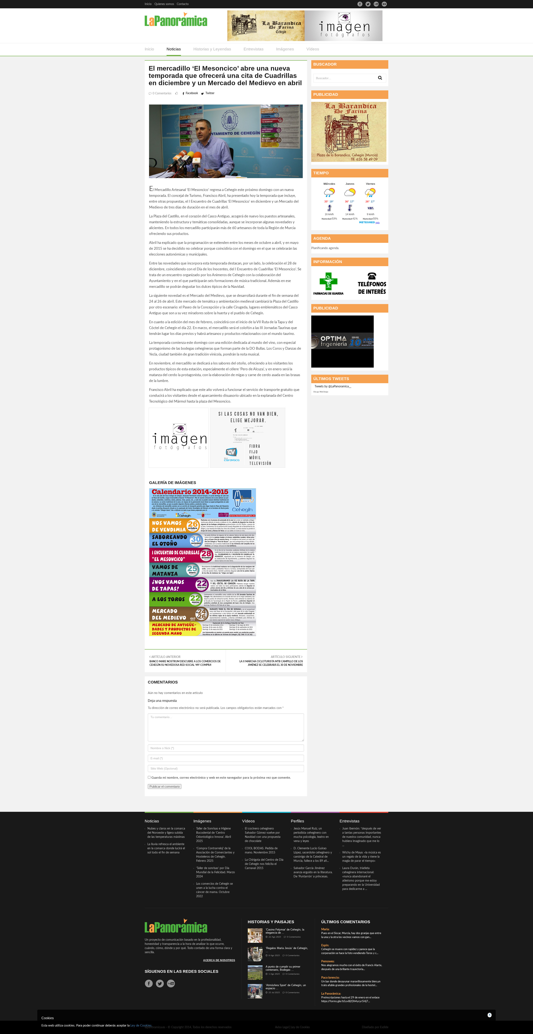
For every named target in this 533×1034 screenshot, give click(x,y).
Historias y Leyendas (212, 49)
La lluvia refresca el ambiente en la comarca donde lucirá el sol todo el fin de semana (166, 848)
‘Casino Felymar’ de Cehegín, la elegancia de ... (285, 931)
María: (325, 929)
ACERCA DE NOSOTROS (219, 960)
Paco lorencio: (330, 977)
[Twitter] (368, 4)
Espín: (325, 945)
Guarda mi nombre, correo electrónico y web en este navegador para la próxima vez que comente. (221, 777)
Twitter (209, 93)
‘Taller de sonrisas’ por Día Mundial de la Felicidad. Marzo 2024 (215, 872)
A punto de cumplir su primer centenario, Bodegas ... (283, 968)
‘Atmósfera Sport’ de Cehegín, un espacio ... (286, 987)
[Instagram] (384, 4)
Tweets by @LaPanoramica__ (333, 386)
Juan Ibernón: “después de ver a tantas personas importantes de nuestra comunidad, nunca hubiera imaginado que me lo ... (361, 837)
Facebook (192, 93)
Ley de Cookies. (141, 1025)
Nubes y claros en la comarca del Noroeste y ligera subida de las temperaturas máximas (166, 832)
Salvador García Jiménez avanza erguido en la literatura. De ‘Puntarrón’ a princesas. (313, 872)
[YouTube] (376, 4)
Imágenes (285, 49)
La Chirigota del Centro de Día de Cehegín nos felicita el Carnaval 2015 (264, 864)
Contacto (183, 4)
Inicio (148, 4)
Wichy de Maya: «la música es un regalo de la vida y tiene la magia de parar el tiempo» (361, 856)
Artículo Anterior (185, 661)
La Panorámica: (331, 993)
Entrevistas (254, 49)
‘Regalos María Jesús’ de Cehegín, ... (287, 950)
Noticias (174, 49)
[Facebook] (359, 4)
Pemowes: (328, 961)
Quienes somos (164, 4)
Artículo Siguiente (271, 661)
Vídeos (312, 49)
